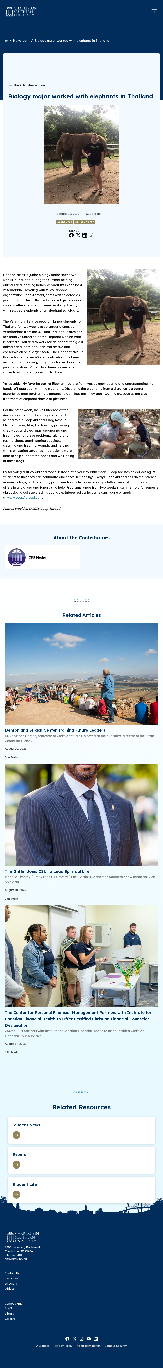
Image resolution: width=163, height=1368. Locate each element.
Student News (26, 1124)
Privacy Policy (63, 1346)
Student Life (84, 222)
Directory (11, 1283)
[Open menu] (154, 11)
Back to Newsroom (29, 85)
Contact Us (12, 1273)
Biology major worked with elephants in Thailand (71, 40)
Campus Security (116, 1346)
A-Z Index (43, 1346)
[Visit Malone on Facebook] (67, 1338)
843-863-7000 (14, 1255)
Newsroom (21, 40)
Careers (10, 1319)
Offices (9, 1288)
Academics (64, 222)
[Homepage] (21, 11)
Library (9, 1313)
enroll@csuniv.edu (16, 1259)
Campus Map (14, 1303)
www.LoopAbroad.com (24, 497)
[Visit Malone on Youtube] (89, 1338)
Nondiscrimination (88, 1346)
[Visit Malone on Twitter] (74, 1338)
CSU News (11, 1278)
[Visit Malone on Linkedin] (96, 1338)
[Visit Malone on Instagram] (82, 1338)
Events (19, 1154)
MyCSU (9, 1308)
